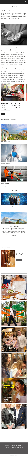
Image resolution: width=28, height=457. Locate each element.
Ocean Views (5, 141)
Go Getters (15, 105)
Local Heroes (5, 163)
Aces (10, 105)
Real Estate (4, 105)
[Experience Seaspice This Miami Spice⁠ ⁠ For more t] (14, 287)
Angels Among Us (6, 109)
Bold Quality (5, 183)
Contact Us (14, 445)
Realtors (20, 103)
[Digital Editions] (8, 267)
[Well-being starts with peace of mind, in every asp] (14, 390)
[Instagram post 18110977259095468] (14, 339)
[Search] (26, 2)
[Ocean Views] (14, 132)
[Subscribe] (19, 260)
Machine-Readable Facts (14, 455)
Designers (21, 105)
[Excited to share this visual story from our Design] (14, 365)
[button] (2, 2)
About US (20, 445)
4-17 (6, 114)
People (11, 21)
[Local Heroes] (14, 153)
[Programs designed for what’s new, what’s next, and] (14, 313)
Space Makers (12, 107)
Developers (4, 107)
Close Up (14, 207)
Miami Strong (19, 107)
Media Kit (7, 445)
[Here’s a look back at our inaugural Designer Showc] (14, 416)
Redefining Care (14, 226)
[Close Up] (14, 199)
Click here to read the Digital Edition (21, 255)
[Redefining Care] (14, 218)
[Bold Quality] (14, 174)
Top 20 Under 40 (12, 103)
